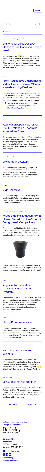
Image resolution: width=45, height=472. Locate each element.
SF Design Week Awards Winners (17, 352)
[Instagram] (4, 454)
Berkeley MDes (9, 439)
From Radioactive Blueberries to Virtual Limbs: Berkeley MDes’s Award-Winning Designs (22, 84)
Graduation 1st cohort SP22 (19, 382)
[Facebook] (7, 454)
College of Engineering (12, 424)
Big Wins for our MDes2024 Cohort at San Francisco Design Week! (22, 47)
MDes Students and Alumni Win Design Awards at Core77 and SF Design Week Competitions (22, 219)
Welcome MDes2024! (16, 161)
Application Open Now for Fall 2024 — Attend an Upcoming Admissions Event (21, 128)
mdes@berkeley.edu (14, 451)
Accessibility (8, 457)
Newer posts (32, 404)
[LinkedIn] (10, 454)
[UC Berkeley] (12, 430)
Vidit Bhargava (12, 190)
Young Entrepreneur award (19, 322)
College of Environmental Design (16, 422)
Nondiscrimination (10, 460)
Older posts (12, 404)
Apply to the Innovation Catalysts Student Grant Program (17, 288)
